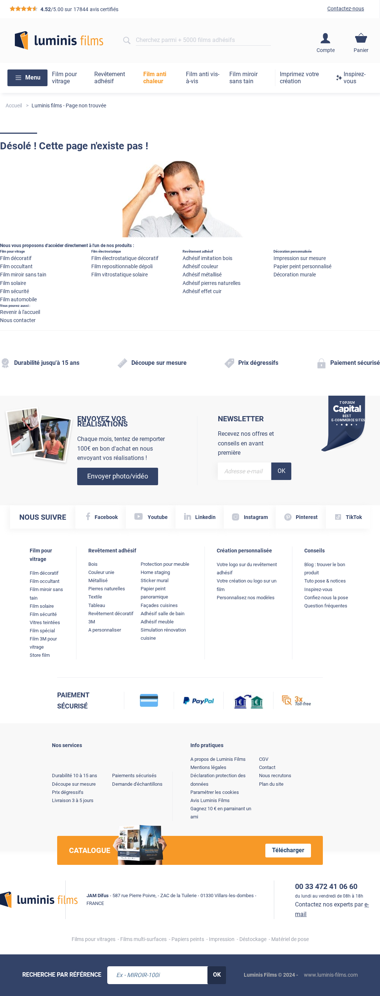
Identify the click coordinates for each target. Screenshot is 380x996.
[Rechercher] (126, 40)
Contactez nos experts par (332, 909)
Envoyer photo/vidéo (117, 476)
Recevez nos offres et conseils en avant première (246, 443)
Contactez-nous (345, 9)
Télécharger (288, 850)
